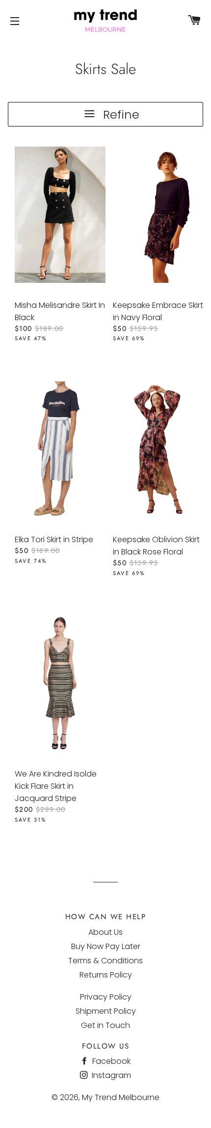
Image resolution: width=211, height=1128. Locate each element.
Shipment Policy (106, 1011)
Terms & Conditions (105, 960)
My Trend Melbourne (120, 1097)
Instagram (110, 1075)
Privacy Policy (106, 997)
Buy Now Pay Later (105, 946)
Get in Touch (105, 1025)
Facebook (110, 1061)
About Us (105, 932)
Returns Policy (105, 974)
